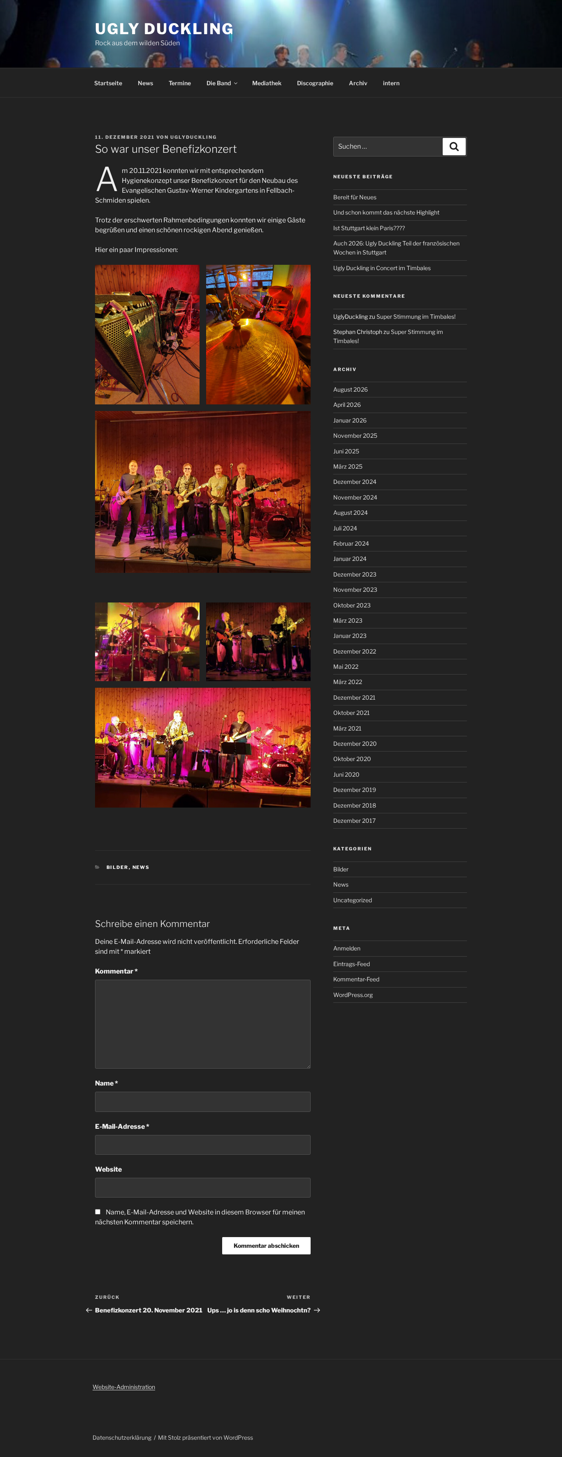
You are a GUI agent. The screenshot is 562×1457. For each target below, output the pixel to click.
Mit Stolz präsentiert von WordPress (205, 1437)
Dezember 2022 (354, 651)
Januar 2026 (350, 420)
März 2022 (347, 681)
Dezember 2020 (355, 743)
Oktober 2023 (352, 605)
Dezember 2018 (354, 805)
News (145, 82)
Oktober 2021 (351, 712)
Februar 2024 (351, 543)
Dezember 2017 (354, 820)
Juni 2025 (346, 451)
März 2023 (347, 620)
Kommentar (116, 971)
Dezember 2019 (354, 789)
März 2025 (347, 466)
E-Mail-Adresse (122, 1126)
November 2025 (355, 435)
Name (106, 1083)
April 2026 (347, 404)
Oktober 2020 (352, 758)
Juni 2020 (346, 774)
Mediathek (266, 82)
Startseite (108, 82)
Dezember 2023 (354, 574)
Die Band (219, 82)
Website (108, 1169)
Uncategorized (352, 900)
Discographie (315, 82)
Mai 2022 (345, 666)
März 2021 (347, 728)
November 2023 (355, 589)
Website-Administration (124, 1386)
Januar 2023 (350, 635)
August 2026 (350, 389)
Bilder (118, 867)
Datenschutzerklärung (122, 1437)
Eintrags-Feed (351, 963)
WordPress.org (353, 994)
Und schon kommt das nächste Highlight (386, 212)
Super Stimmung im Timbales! (415, 316)
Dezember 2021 (354, 697)
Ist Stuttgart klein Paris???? (369, 227)
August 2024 (350, 512)
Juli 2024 (345, 528)
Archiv (358, 82)
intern (391, 82)
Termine (180, 82)
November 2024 (355, 497)
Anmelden (346, 948)
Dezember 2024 (354, 481)
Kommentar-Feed (356, 979)
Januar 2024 (350, 558)
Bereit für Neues (354, 197)
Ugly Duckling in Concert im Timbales (382, 267)
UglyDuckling (193, 137)
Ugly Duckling (164, 29)
